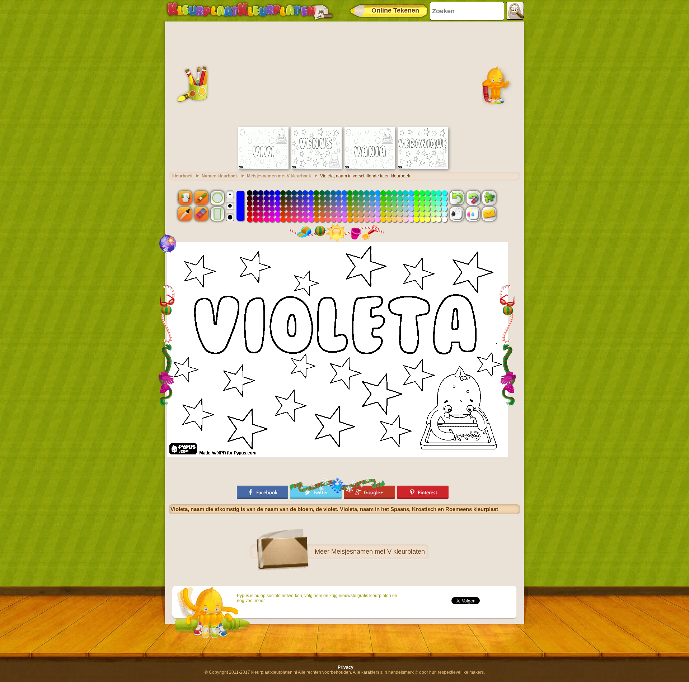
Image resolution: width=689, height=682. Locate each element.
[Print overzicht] (457, 214)
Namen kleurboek (220, 175)
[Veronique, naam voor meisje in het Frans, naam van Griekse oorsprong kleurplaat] (423, 167)
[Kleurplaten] (249, 11)
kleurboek (182, 175)
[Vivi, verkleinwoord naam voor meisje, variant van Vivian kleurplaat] (263, 167)
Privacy (345, 667)
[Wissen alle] (473, 197)
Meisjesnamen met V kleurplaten (378, 551)
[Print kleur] (473, 214)
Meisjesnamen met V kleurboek (279, 175)
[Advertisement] (344, 73)
